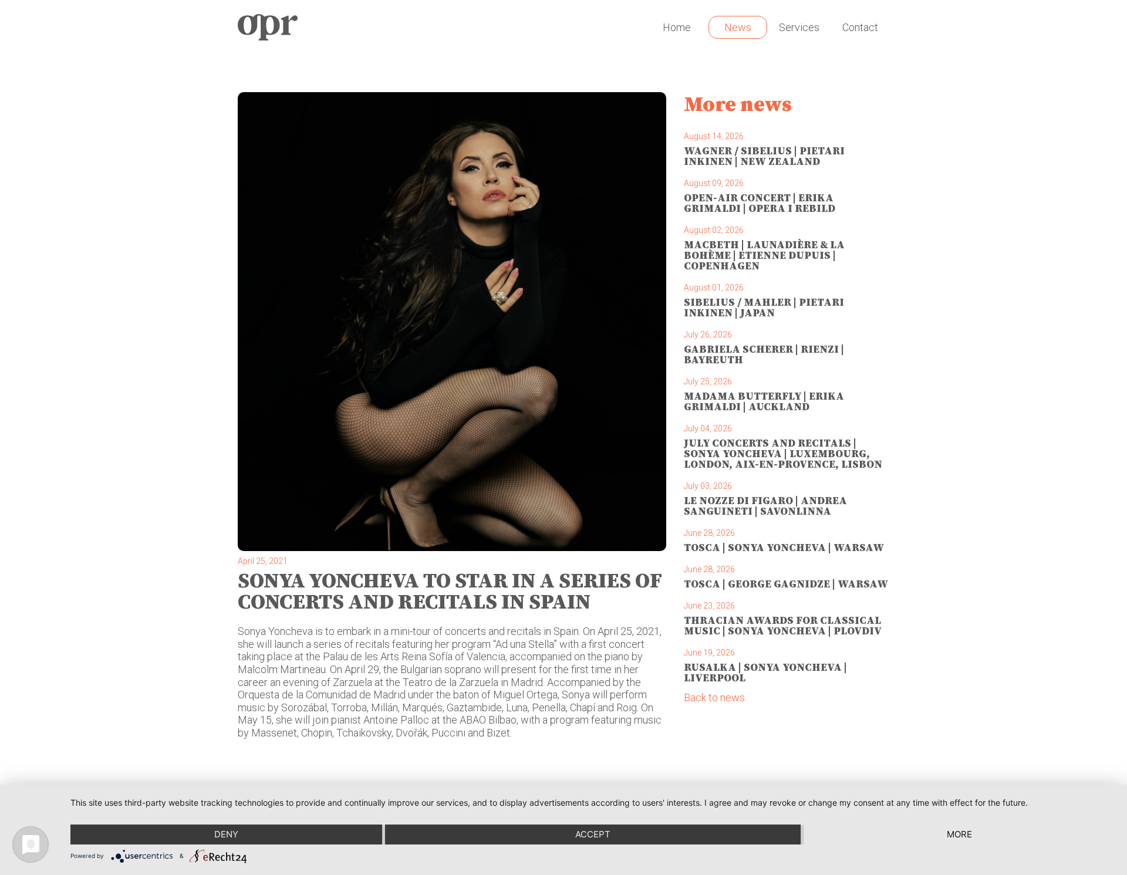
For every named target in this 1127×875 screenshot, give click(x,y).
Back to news (714, 697)
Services (799, 27)
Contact (860, 27)
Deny (226, 834)
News (737, 27)
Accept (592, 834)
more (959, 834)
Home (677, 27)
